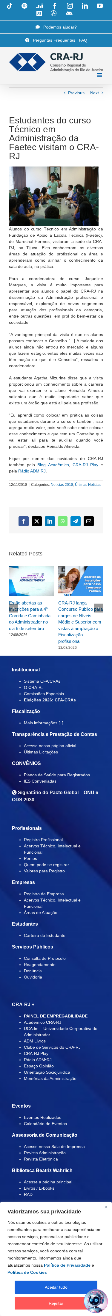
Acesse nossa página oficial (50, 745)
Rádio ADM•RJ (38, 1059)
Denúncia (33, 970)
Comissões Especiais (44, 693)
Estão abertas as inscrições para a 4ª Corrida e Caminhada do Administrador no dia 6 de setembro (29, 615)
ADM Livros (35, 1041)
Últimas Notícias (88, 485)
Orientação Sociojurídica (47, 1072)
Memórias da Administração (50, 1078)
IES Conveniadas (40, 781)
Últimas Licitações (41, 752)
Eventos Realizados (42, 1117)
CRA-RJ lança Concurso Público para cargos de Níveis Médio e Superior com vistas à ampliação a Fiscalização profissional (80, 622)
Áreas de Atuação (40, 912)
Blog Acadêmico (53, 464)
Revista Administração (45, 1152)
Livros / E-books (39, 1188)
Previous (76, 92)
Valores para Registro (44, 871)
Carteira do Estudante (44, 935)
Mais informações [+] (43, 722)
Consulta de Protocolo (45, 958)
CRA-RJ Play (85, 464)
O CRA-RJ (34, 687)
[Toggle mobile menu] (100, 75)
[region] (56, 1259)
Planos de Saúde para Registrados (57, 774)
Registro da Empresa (44, 893)
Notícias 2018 (62, 485)
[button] (13, 608)
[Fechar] (105, 1206)
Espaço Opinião (39, 1066)
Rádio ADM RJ (32, 471)
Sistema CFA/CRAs (42, 681)
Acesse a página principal (48, 1182)
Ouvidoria (33, 977)
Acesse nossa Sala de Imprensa (54, 1146)
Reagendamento (40, 964)
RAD (28, 1194)
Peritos (30, 858)
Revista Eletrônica (41, 1159)
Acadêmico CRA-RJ (42, 1022)
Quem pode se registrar (46, 864)
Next (94, 92)
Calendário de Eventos (45, 1123)
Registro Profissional (43, 839)
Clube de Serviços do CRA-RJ (52, 1047)
